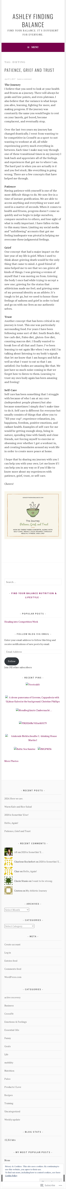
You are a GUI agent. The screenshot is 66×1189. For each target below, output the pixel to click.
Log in (7, 952)
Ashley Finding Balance (33, 20)
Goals (7, 1046)
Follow (11, 661)
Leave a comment (24, 79)
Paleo (7, 1078)
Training (8, 1103)
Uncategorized (12, 1111)
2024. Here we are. (13, 798)
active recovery (12, 997)
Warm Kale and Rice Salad (18, 806)
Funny (7, 1038)
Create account (12, 944)
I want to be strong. (42, 881)
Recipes (8, 1095)
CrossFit (9, 1013)
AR (15, 852)
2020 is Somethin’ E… (32, 852)
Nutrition (9, 1070)
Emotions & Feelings (15, 1021)
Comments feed (12, 968)
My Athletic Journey (36, 890)
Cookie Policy (11, 1175)
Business (9, 1005)
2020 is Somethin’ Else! (16, 814)
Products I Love (12, 1087)
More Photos (11, 761)
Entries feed (10, 960)
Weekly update (12, 1119)
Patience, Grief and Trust (29, 70)
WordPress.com (12, 977)
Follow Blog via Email (33, 633)
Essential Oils (11, 1030)
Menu (35, 47)
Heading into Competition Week (21, 621)
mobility (8, 1062)
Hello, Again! (11, 823)
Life (6, 1054)
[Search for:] (32, 582)
